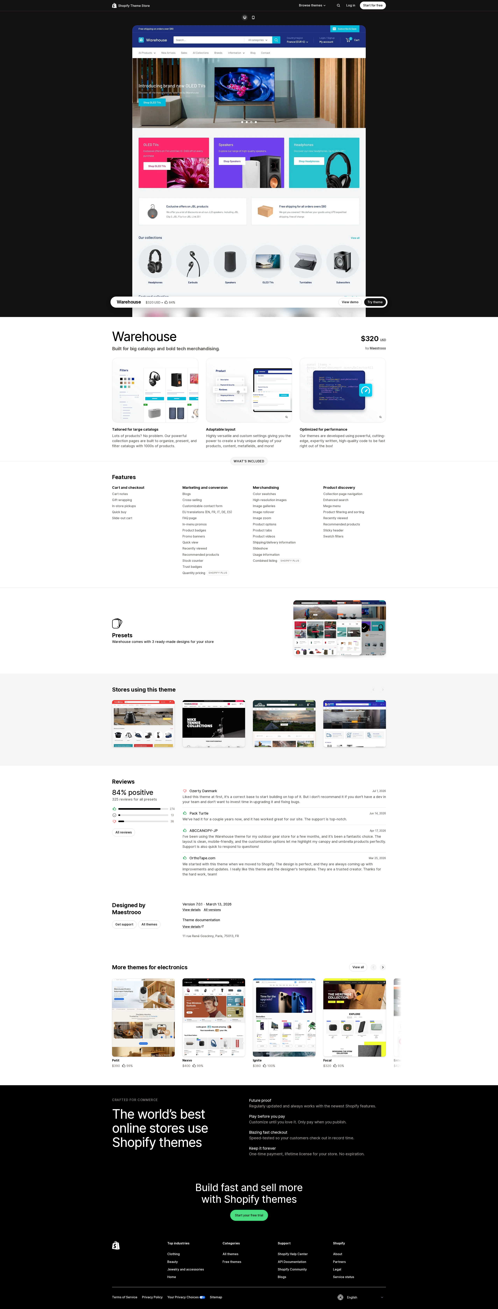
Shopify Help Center (293, 1254)
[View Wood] (340, 627)
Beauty (172, 1262)
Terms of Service (124, 1297)
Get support (124, 924)
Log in (350, 5)
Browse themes (310, 5)
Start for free (373, 5)
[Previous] (373, 690)
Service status (343, 1277)
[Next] (383, 690)
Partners (339, 1262)
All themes (149, 924)
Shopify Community (292, 1269)
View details (191, 910)
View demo (350, 302)
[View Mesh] (315, 627)
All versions (212, 910)
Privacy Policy (152, 1297)
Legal (337, 1269)
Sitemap (216, 1297)
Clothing (173, 1254)
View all (358, 967)
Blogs (282, 1277)
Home (171, 1277)
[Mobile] (253, 17)
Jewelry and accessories (185, 1269)
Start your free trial (249, 1215)
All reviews (123, 832)
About (337, 1254)
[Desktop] (245, 17)
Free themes (232, 1262)
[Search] (338, 5)
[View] (143, 724)
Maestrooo (378, 348)
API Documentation (292, 1262)
